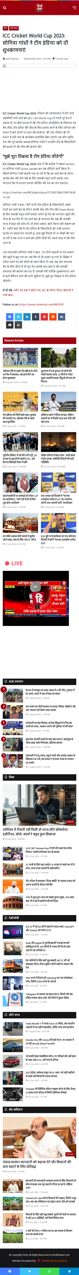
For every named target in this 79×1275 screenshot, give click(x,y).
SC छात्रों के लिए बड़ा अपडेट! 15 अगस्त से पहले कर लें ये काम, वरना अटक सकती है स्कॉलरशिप (50, 867)
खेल (5, 28)
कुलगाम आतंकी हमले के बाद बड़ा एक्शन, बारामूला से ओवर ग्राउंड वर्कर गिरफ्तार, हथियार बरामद (49, 741)
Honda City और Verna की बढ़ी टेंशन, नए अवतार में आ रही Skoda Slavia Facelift (50, 1042)
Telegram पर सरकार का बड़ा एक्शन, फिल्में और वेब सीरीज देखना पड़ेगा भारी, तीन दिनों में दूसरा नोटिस (49, 996)
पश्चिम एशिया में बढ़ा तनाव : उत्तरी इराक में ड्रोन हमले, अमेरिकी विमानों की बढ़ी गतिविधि (58, 459)
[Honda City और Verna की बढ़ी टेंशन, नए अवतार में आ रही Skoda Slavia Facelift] (13, 1045)
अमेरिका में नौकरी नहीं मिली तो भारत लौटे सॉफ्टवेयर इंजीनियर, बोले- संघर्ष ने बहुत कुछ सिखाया (35, 832)
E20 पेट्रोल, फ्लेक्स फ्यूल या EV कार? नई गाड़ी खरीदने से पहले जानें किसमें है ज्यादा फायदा (50, 1075)
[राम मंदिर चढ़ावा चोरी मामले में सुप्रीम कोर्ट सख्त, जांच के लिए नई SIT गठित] (20, 523)
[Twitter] (18, 316)
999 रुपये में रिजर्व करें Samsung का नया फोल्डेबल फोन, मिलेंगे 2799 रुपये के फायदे (49, 980)
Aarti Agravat (12, 59)
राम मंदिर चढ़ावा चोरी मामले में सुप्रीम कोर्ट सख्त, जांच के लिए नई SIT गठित (19, 538)
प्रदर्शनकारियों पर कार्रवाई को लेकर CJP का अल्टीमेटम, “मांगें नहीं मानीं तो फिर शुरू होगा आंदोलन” (20, 499)
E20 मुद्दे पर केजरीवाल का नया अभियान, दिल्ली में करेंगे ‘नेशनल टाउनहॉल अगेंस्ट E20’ (58, 540)
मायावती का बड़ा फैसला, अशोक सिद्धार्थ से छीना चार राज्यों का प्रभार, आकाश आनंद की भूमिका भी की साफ (49, 725)
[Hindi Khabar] (39, 7)
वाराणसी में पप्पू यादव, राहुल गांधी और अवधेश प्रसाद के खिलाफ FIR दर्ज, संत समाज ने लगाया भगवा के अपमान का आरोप (50, 759)
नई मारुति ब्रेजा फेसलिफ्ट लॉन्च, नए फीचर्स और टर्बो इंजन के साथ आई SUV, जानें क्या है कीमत (51, 1058)
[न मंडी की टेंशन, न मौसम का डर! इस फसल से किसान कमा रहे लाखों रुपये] (13, 1236)
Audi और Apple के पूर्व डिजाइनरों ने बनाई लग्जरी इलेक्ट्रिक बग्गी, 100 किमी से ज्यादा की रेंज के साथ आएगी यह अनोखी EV (48, 946)
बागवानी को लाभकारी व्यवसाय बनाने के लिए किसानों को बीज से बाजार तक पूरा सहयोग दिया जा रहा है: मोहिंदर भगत (51, 1184)
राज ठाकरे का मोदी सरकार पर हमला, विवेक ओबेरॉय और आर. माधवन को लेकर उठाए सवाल (51, 709)
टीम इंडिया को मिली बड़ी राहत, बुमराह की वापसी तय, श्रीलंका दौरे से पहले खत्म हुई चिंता (19, 418)
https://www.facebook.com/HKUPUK (41, 305)
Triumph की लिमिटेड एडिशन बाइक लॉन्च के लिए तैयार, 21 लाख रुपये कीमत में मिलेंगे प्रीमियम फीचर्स (51, 1091)
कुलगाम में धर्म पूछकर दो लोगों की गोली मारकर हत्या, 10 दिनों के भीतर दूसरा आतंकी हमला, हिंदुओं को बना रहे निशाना (58, 376)
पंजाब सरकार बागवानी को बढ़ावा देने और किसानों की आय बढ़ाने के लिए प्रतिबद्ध (37, 1165)
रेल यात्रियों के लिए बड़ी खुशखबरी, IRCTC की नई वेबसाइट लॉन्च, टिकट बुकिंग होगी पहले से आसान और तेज (49, 964)
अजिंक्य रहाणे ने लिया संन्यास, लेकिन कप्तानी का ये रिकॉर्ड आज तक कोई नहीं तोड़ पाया (58, 418)
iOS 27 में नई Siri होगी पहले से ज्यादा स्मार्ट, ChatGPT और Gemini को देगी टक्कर (50, 929)
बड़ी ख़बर (14, 28)
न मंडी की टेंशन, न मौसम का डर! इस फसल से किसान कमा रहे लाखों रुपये (49, 1233)
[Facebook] (9, 316)
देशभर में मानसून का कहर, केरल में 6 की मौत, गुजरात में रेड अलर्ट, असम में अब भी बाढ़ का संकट (50, 692)
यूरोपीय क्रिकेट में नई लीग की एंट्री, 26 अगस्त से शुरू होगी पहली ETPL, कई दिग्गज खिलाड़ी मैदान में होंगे (20, 459)
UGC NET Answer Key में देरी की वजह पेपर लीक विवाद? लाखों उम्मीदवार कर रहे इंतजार (49, 850)
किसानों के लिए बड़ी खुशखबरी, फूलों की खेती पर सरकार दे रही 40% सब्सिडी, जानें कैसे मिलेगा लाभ (51, 1216)
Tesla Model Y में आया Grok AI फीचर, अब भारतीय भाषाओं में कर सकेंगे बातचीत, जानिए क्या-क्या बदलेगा (50, 1026)
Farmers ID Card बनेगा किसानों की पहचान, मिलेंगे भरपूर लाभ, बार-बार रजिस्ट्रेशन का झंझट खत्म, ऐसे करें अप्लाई (51, 1200)
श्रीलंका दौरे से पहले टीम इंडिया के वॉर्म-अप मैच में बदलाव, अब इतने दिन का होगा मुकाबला (20, 374)
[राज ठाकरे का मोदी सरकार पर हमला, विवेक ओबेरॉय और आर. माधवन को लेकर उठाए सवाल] (13, 712)
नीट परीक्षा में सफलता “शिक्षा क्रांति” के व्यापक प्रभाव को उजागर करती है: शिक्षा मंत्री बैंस (50, 883)
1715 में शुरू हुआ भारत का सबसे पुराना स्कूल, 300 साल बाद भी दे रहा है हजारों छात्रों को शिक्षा (50, 899)
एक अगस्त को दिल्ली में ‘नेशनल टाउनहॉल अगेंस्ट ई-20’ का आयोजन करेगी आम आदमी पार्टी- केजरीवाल (56, 499)
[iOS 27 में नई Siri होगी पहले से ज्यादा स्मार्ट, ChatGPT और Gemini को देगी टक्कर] (13, 932)
